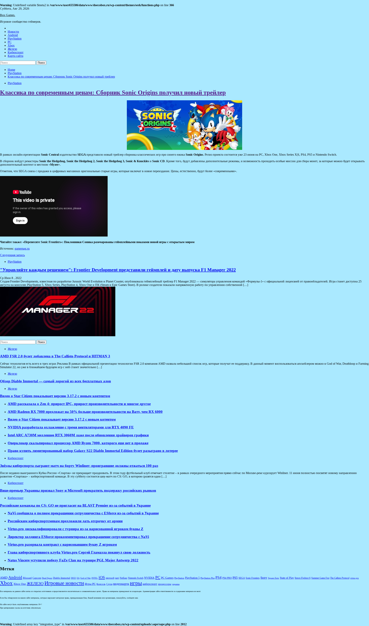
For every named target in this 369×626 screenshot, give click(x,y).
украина (176, 584)
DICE (73, 578)
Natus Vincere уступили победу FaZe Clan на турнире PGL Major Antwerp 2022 (73, 560)
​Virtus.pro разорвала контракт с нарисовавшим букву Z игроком (62, 544)
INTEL (94, 578)
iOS (102, 577)
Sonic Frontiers (253, 578)
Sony (263, 578)
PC (10, 42)
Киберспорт (15, 52)
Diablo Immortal (61, 577)
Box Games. (7, 15)
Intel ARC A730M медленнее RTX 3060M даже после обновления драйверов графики (78, 435)
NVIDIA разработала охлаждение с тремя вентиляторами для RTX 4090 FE (71, 427)
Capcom (36, 578)
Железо (12, 49)
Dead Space (47, 578)
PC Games (167, 577)
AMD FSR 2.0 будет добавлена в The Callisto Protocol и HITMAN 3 (55, 356)
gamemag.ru (22, 248)
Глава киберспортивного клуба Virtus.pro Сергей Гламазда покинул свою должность (79, 552)
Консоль (101, 584)
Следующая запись (12, 255)
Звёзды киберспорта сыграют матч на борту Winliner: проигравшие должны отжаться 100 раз (79, 466)
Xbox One (19, 583)
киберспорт (150, 583)
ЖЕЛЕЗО (35, 583)
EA (78, 578)
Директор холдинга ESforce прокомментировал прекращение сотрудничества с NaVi (78, 537)
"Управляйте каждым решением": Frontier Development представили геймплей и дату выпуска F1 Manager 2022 (118, 269)
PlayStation (15, 38)
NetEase (123, 578)
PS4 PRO (227, 578)
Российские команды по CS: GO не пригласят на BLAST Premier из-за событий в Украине (75, 505)
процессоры (164, 584)
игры (136, 583)
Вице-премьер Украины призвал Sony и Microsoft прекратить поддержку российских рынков (78, 490)
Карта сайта (15, 55)
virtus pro (354, 578)
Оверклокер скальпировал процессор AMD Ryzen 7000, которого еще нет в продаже (78, 443)
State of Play (287, 577)
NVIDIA (149, 577)
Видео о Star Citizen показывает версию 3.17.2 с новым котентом (62, 419)
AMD (3, 578)
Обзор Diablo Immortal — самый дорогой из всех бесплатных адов (55, 381)
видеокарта (121, 584)
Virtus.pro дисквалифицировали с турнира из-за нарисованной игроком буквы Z (75, 529)
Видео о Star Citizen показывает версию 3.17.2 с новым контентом (55, 396)
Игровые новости (64, 583)
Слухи (109, 584)
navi (117, 578)
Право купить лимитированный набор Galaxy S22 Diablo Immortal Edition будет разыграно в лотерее (93, 451)
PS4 (218, 578)
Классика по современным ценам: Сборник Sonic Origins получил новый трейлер (113, 92)
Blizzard (27, 578)
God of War (85, 578)
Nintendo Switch (135, 578)
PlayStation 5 (192, 577)
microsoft (110, 578)
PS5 (235, 578)
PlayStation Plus (207, 578)
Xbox (11, 45)
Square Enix (273, 578)
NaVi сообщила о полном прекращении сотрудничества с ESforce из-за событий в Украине (83, 513)
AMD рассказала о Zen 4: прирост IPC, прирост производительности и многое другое (79, 404)
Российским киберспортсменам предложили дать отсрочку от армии (65, 521)
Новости (13, 31)
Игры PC (90, 583)
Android (13, 35)
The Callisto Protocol (339, 578)
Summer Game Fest (320, 578)
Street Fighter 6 (303, 577)
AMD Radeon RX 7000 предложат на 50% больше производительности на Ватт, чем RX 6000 (85, 412)
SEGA (242, 578)
